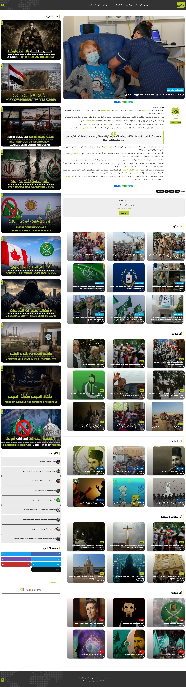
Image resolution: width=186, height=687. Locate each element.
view (183, 233)
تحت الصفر (112, 159)
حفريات (176, 118)
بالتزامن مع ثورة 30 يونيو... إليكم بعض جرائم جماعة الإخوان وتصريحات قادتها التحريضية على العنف (35, 539)
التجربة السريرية (86, 128)
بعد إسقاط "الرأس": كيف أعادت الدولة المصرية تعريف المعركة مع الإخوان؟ (40, 510)
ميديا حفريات (105, 5)
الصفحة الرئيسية (148, 5)
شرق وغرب (96, 5)
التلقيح (171, 191)
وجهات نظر (124, 5)
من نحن (105, 678)
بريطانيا (145, 110)
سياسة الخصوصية (96, 678)
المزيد (90, 5)
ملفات (112, 5)
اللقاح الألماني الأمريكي (131, 170)
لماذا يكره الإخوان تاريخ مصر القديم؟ (48, 461)
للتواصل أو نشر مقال (84, 678)
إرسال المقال (124, 213)
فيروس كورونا (106, 110)
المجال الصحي (76, 153)
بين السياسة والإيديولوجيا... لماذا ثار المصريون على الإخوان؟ (43, 481)
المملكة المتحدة (91, 120)
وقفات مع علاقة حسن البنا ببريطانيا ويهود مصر (45, 490)
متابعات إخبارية (133, 5)
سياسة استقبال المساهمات (124, 208)
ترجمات (117, 5)
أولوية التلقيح (108, 146)
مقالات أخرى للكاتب (176, 122)
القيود (108, 124)
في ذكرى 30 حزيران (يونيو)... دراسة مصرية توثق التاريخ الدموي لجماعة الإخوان (39, 519)
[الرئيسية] (181, 4)
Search (2, 5)
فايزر (123, 176)
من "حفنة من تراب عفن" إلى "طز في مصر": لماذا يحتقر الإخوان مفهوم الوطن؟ (39, 471)
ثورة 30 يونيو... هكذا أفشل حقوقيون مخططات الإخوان (44, 529)
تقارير (140, 5)
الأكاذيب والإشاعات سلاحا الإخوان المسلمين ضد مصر (44, 500)
